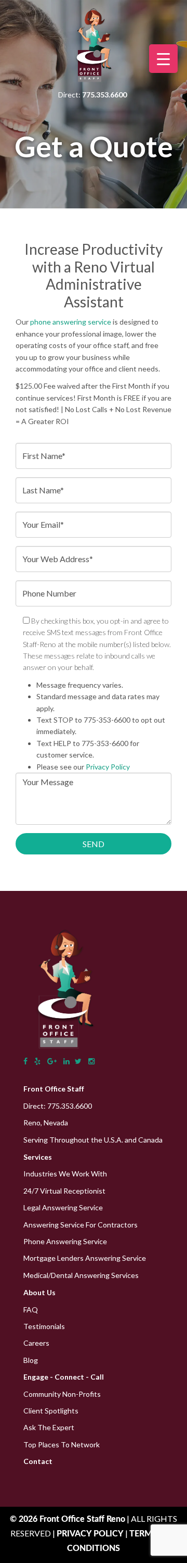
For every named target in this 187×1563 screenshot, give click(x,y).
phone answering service (70, 321)
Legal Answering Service (63, 1207)
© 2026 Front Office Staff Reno (67, 1519)
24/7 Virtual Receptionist (64, 1190)
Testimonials (44, 1326)
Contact (37, 1461)
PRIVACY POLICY (91, 1534)
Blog (30, 1360)
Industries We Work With (65, 1173)
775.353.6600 (69, 1105)
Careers (36, 1342)
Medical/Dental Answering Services (81, 1275)
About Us (39, 1292)
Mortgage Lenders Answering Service (84, 1258)
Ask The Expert (48, 1427)
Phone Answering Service (65, 1241)
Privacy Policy (108, 766)
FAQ (30, 1309)
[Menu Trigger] (163, 58)
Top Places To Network (61, 1444)
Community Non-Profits (62, 1394)
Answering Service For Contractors (80, 1224)
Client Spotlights (50, 1410)
